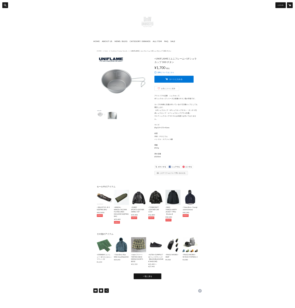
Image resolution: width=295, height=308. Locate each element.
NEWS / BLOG (121, 41)
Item (106, 51)
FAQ (166, 41)
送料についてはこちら (165, 72)
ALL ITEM (157, 41)
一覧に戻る (147, 276)
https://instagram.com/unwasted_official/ (200, 291)
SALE (173, 41)
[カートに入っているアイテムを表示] (290, 5)
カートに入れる (176, 79)
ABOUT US (107, 41)
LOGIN (280, 5)
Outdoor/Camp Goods (119, 51)
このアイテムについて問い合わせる (172, 173)
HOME (96, 41)
